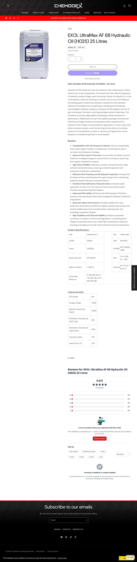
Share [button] (72, 358)
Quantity (71, 55)
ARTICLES (66, 529)
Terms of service (52, 551)
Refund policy (40, 551)
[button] (8, 5)
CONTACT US (78, 529)
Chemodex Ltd (16, 551)
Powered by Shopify (27, 551)
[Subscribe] (86, 520)
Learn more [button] (62, 558)
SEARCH (57, 529)
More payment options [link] (92, 78)
